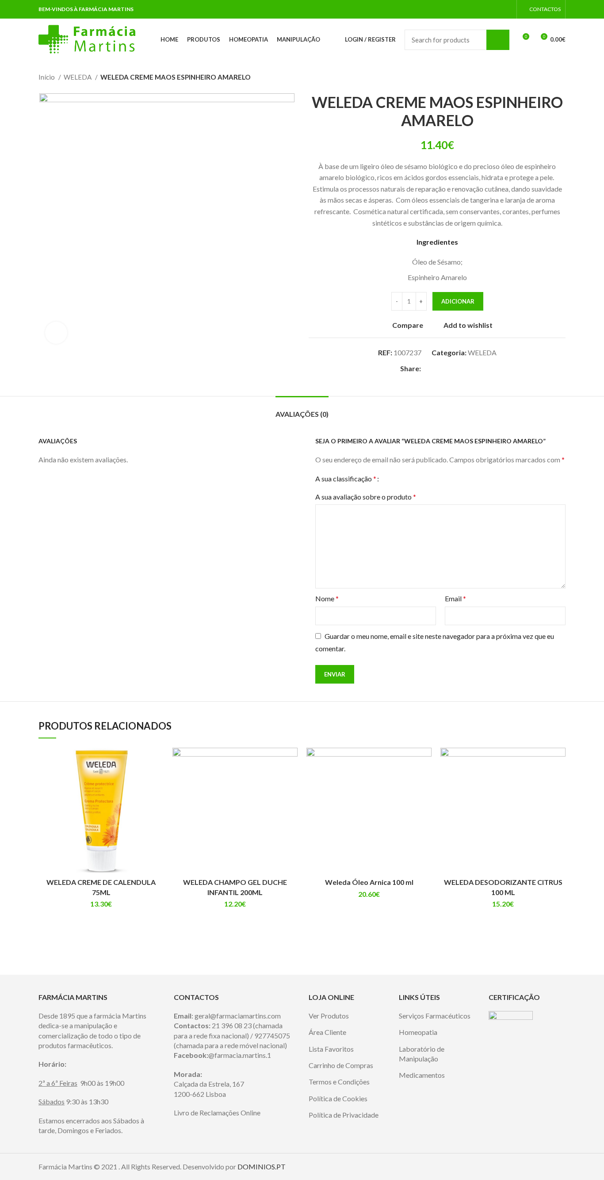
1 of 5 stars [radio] (389, 478)
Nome (327, 598)
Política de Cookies (338, 1098)
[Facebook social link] (497, 9)
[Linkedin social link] (459, 368)
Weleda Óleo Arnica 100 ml (369, 882)
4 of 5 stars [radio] (412, 478)
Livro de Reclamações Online (217, 1112)
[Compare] (157, 762)
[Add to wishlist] (157, 802)
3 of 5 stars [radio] (404, 478)
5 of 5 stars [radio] (419, 478)
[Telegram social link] (469, 368)
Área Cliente (327, 1032)
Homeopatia (418, 1032)
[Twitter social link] (438, 368)
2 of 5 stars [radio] (397, 478)
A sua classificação (345, 478)
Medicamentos (422, 1075)
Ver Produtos (329, 1015)
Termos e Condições (339, 1081)
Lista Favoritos (331, 1049)
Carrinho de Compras (341, 1065)
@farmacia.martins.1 (239, 1055)
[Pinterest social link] (448, 368)
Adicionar (457, 301)
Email (455, 598)
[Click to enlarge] (56, 333)
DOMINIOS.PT (261, 1166)
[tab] (302, 409)
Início (47, 77)
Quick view (157, 782)
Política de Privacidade (343, 1115)
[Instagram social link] (507, 9)
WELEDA (78, 77)
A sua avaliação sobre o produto (365, 496)
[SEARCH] (497, 40)
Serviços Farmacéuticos (434, 1015)
